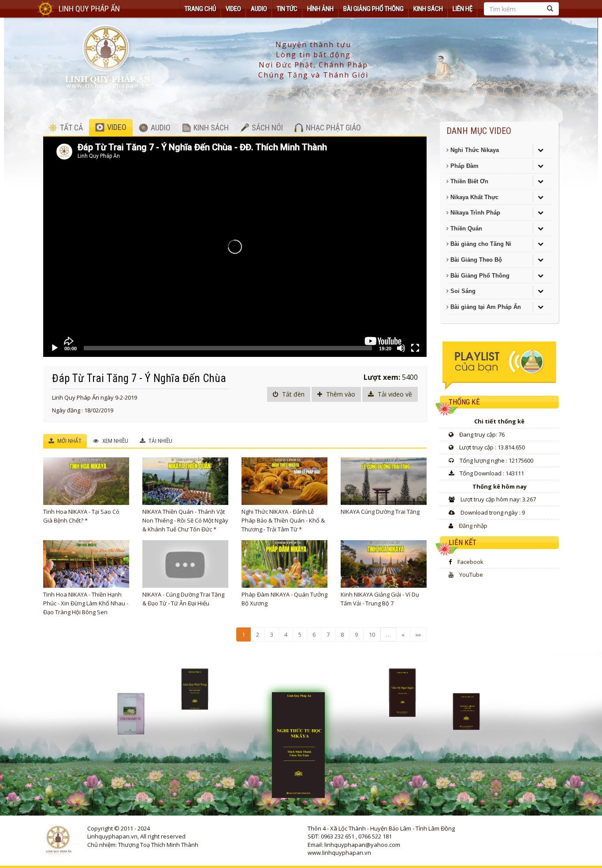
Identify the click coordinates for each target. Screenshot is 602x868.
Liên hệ (462, 9)
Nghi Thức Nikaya (474, 150)
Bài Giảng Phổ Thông (373, 9)
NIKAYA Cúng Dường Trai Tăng (380, 512)
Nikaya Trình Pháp (474, 212)
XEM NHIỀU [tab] (114, 441)
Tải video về (394, 394)
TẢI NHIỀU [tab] (159, 441)
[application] (235, 247)
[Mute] (401, 348)
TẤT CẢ (70, 127)
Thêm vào (339, 394)
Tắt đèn (292, 394)
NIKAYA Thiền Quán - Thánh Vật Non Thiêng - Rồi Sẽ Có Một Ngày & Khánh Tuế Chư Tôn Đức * (185, 520)
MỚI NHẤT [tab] (69, 441)
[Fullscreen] (415, 348)
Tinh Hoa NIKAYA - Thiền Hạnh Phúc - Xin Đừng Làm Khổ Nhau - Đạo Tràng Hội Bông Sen (85, 603)
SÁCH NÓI (266, 127)
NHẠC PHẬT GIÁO (332, 127)
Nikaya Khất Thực (473, 197)
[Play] (54, 348)
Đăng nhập (473, 526)
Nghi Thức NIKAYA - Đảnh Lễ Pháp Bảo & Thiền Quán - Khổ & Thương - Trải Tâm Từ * (283, 520)
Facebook (470, 562)
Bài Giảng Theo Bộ (475, 259)
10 (372, 634)
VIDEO (233, 9)
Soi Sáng (462, 291)
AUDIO (259, 9)
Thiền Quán (465, 228)
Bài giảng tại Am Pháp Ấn (485, 307)
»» (418, 634)
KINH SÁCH (428, 9)
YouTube (471, 575)
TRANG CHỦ (200, 9)
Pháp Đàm (464, 166)
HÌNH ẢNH (320, 9)
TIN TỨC (287, 9)
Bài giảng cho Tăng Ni (480, 244)
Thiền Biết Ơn (468, 181)
